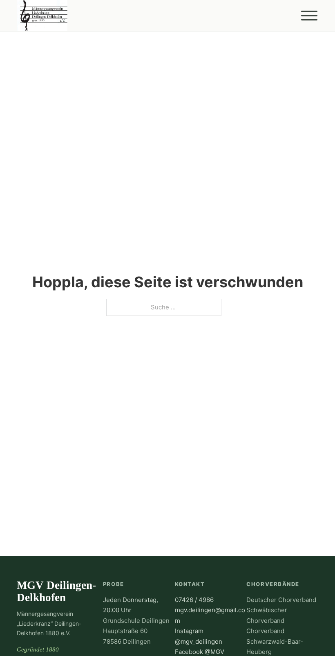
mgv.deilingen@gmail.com (210, 615)
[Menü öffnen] (309, 16)
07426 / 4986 (194, 600)
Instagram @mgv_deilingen (198, 636)
